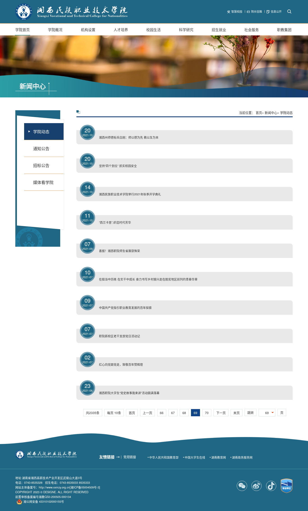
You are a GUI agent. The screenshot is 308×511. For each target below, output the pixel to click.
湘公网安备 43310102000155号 (43, 501)
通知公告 (41, 148)
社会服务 (251, 29)
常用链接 (129, 457)
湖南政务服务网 (242, 457)
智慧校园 (236, 11)
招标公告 (41, 165)
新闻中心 (271, 112)
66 (161, 412)
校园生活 (153, 29)
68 (184, 412)
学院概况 (55, 29)
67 (173, 412)
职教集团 (284, 29)
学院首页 (22, 29)
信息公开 (276, 11)
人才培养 (121, 29)
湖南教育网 (218, 457)
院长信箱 (256, 11)
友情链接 (107, 457)
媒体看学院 (43, 182)
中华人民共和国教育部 (164, 457)
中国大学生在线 (195, 457)
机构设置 (88, 29)
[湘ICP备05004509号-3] (85, 487)
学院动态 (41, 131)
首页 (259, 112)
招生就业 (219, 29)
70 (207, 412)
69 (195, 412)
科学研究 (186, 29)
